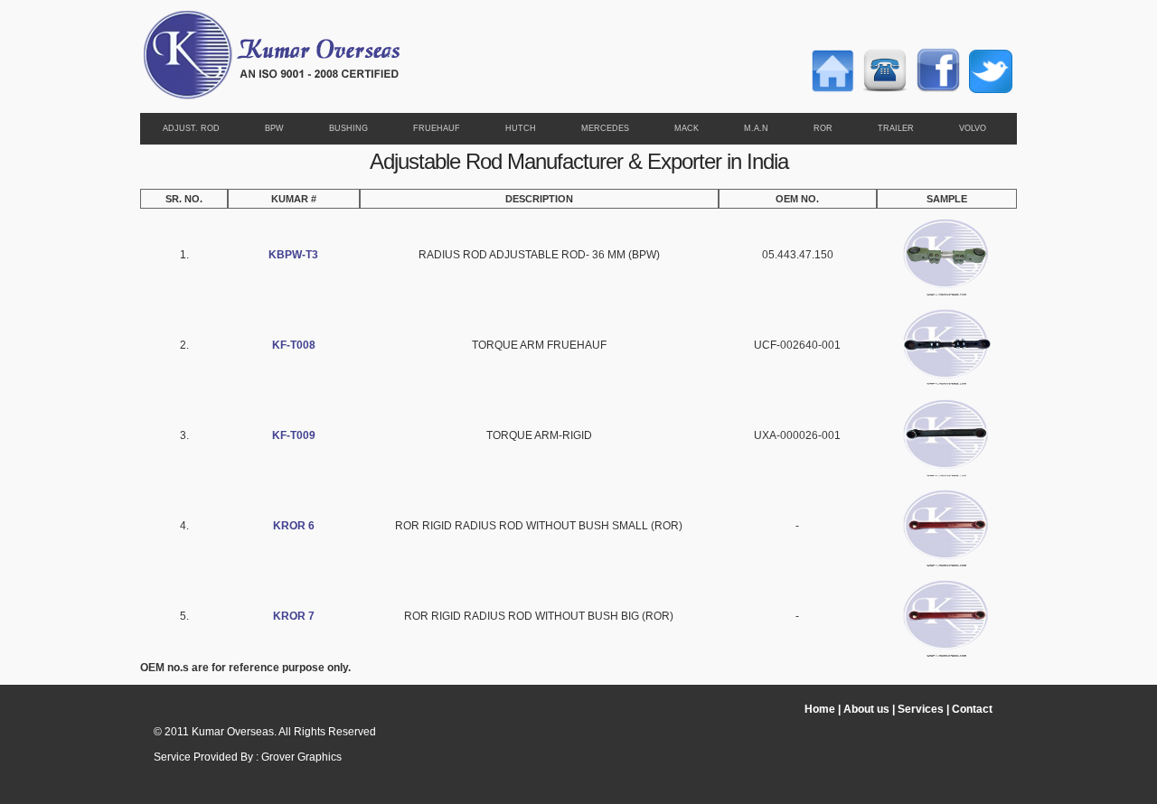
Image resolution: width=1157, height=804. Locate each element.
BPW (274, 128)
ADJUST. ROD (191, 128)
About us (866, 709)
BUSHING (348, 128)
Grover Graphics (301, 757)
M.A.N (756, 128)
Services (921, 709)
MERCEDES (605, 128)
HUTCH (520, 128)
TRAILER (896, 128)
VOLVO (972, 128)
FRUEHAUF (436, 128)
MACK (686, 128)
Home (819, 709)
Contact (972, 709)
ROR (823, 128)
